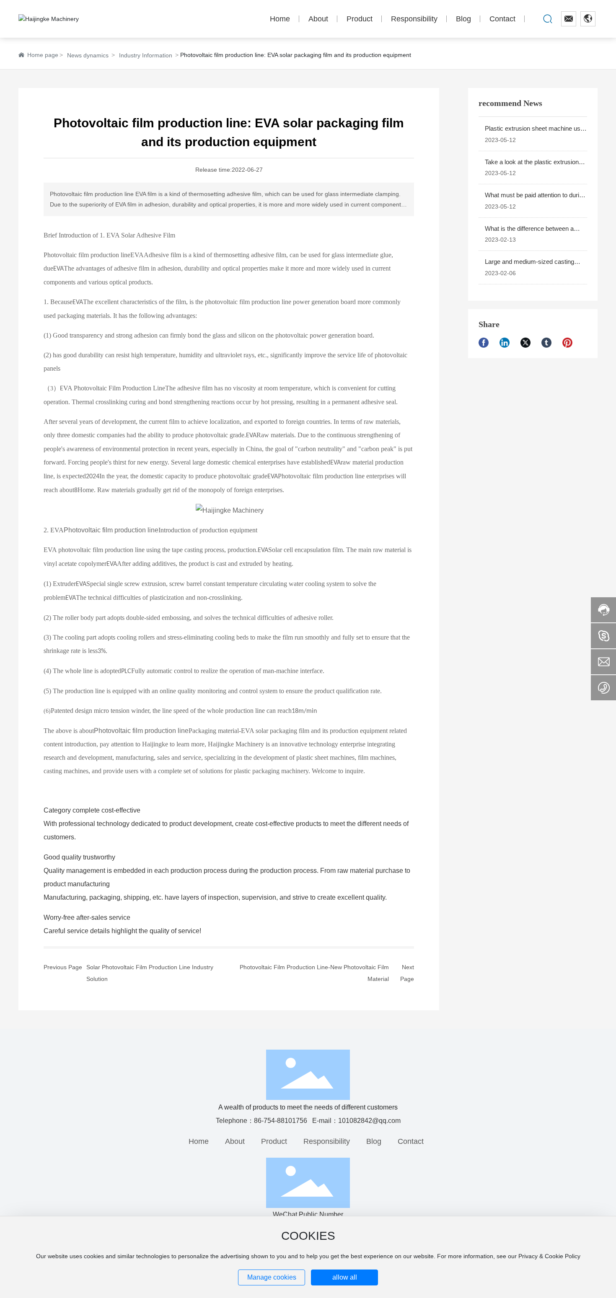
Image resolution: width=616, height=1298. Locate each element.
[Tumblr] (549, 343)
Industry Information (145, 55)
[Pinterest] (570, 343)
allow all (344, 1277)
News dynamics (88, 55)
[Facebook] (487, 343)
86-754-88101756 (280, 1120)
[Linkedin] (508, 343)
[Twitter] (528, 343)
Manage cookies (271, 1277)
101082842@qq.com (369, 1120)
